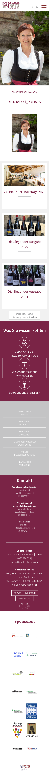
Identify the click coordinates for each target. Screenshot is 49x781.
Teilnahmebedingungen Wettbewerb (24, 443)
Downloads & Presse (24, 413)
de (37, 7)
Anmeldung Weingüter (24, 423)
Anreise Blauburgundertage (24, 453)
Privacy (17, 593)
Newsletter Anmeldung (24, 463)
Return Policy (24, 598)
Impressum (30, 593)
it (32, 7)
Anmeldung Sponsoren (24, 433)
